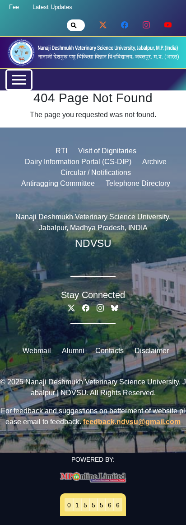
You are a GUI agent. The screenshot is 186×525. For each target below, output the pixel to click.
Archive (154, 162)
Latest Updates (52, 7)
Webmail (37, 351)
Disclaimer (152, 351)
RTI (61, 151)
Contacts (109, 351)
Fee (14, 7)
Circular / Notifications (95, 172)
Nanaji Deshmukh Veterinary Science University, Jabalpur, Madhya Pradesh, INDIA (93, 222)
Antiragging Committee (58, 183)
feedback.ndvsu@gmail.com (132, 422)
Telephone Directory (138, 183)
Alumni (73, 351)
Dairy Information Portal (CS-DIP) (78, 162)
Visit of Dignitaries (107, 151)
